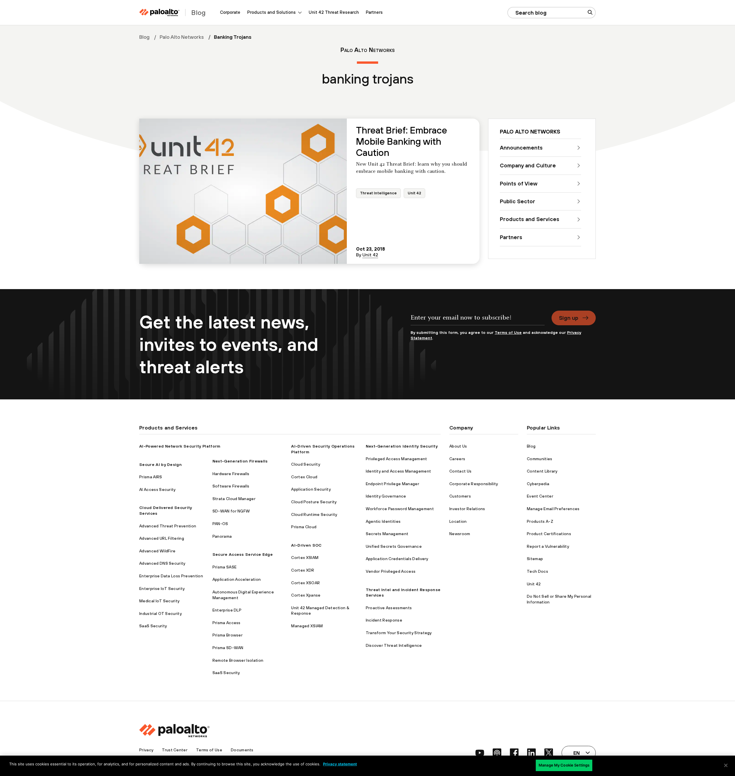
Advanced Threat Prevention (167, 526)
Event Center (540, 496)
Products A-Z (540, 521)
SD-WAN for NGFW (231, 511)
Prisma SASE (224, 567)
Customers (460, 496)
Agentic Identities (383, 521)
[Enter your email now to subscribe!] (478, 320)
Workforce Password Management (400, 508)
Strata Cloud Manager (234, 498)
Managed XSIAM (307, 626)
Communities (539, 458)
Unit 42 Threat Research (334, 12)
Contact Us (460, 471)
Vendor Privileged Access (391, 571)
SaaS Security (153, 626)
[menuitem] (230, 12)
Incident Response (384, 620)
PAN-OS (220, 523)
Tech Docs (537, 571)
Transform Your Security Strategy (399, 632)
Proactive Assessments (389, 607)
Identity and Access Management (398, 471)
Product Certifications (549, 533)
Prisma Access (226, 622)
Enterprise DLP (226, 610)
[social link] (479, 752)
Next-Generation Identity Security (402, 446)
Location (458, 521)
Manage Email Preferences (553, 508)
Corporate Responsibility (473, 483)
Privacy (146, 750)
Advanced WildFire (157, 551)
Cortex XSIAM (304, 557)
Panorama (222, 536)
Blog (144, 37)
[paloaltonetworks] (159, 12)
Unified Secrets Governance (394, 546)
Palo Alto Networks (182, 37)
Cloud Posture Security (313, 502)
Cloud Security (305, 464)
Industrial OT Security (160, 613)
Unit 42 (414, 193)
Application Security (310, 489)
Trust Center (174, 750)
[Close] (725, 765)
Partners (374, 12)
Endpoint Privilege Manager (392, 483)
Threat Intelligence (378, 193)
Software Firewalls (230, 486)
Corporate (230, 12)
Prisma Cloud (303, 527)
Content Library (542, 471)
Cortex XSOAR (305, 582)
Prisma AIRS (150, 477)
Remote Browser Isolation (238, 660)
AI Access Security (157, 489)
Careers (457, 458)
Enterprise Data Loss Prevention (171, 576)
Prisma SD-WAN (227, 647)
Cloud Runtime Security (314, 514)
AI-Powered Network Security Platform (179, 446)
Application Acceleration (236, 579)
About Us (458, 446)
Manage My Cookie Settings (564, 765)
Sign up (568, 318)
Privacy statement (340, 764)
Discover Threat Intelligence (394, 645)
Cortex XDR (302, 570)
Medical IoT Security (159, 601)
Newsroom (459, 533)
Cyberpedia (538, 483)
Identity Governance (386, 496)
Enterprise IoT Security (162, 588)
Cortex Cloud (304, 477)
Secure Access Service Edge (242, 554)
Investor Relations (467, 508)
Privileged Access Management (396, 458)
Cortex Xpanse (305, 595)
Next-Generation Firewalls (240, 461)
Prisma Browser (227, 635)
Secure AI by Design (160, 464)
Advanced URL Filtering (161, 538)
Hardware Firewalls (230, 473)
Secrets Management (387, 533)
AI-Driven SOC (306, 545)
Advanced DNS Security (162, 563)
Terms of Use (508, 332)
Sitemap (535, 558)
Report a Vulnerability (548, 546)
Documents (242, 750)
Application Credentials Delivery (397, 558)
